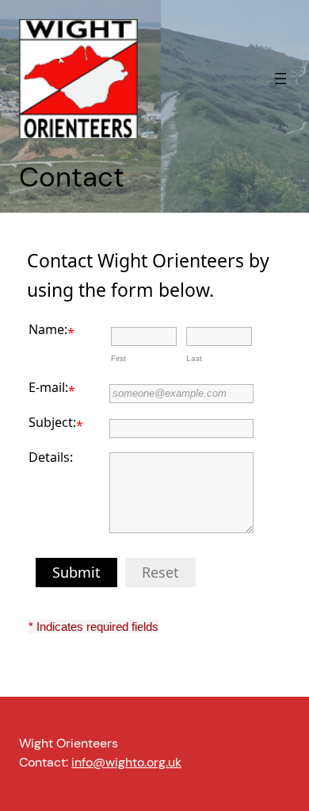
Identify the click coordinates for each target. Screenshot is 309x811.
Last (194, 358)
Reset (160, 572)
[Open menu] (280, 78)
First (118, 358)
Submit (76, 572)
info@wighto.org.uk (126, 762)
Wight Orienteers (68, 743)
